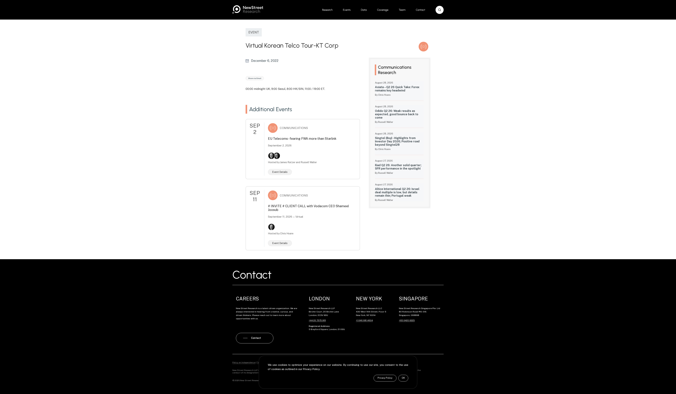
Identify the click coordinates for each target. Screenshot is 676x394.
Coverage (382, 9)
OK (403, 378)
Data (364, 9)
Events (346, 9)
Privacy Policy (385, 378)
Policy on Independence (243, 362)
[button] (439, 9)
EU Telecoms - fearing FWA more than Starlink (302, 138)
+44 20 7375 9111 (317, 320)
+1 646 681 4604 (364, 320)
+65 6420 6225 (407, 320)
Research (327, 9)
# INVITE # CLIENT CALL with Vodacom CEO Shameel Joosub (308, 208)
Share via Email (254, 78)
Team (402, 9)
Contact (420, 9)
